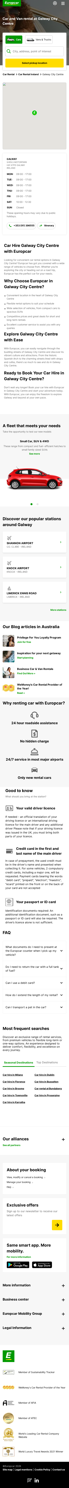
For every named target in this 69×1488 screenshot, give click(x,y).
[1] (31, 504)
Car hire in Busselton (46, 1081)
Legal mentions (23, 1469)
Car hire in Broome (13, 1088)
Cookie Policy (42, 1469)
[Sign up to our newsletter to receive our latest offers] (57, 1225)
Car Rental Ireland (28, 74)
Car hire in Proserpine (47, 1095)
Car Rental (9, 74)
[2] (37, 504)
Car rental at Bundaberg (48, 1088)
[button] (34, 113)
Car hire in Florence (14, 1081)
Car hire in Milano (13, 1074)
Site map (8, 1469)
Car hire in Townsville (15, 1095)
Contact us (58, 1469)
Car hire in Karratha (14, 1102)
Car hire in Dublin (44, 1074)
